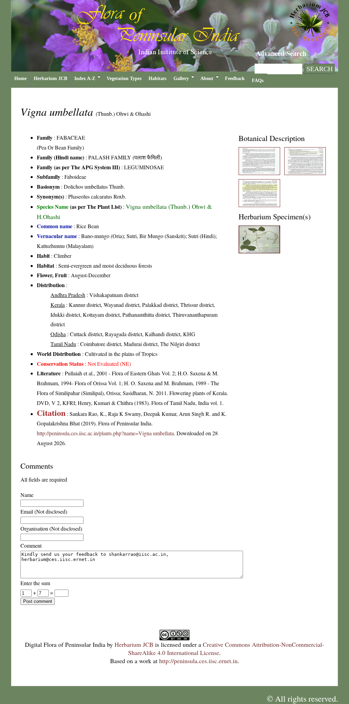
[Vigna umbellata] (259, 172)
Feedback (235, 78)
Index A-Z (84, 78)
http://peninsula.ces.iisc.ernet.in (198, 661)
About (206, 78)
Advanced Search (281, 53)
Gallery (181, 78)
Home (20, 78)
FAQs (257, 80)
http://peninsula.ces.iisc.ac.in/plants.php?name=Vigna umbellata (105, 433)
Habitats (157, 78)
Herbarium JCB (50, 78)
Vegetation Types (124, 78)
